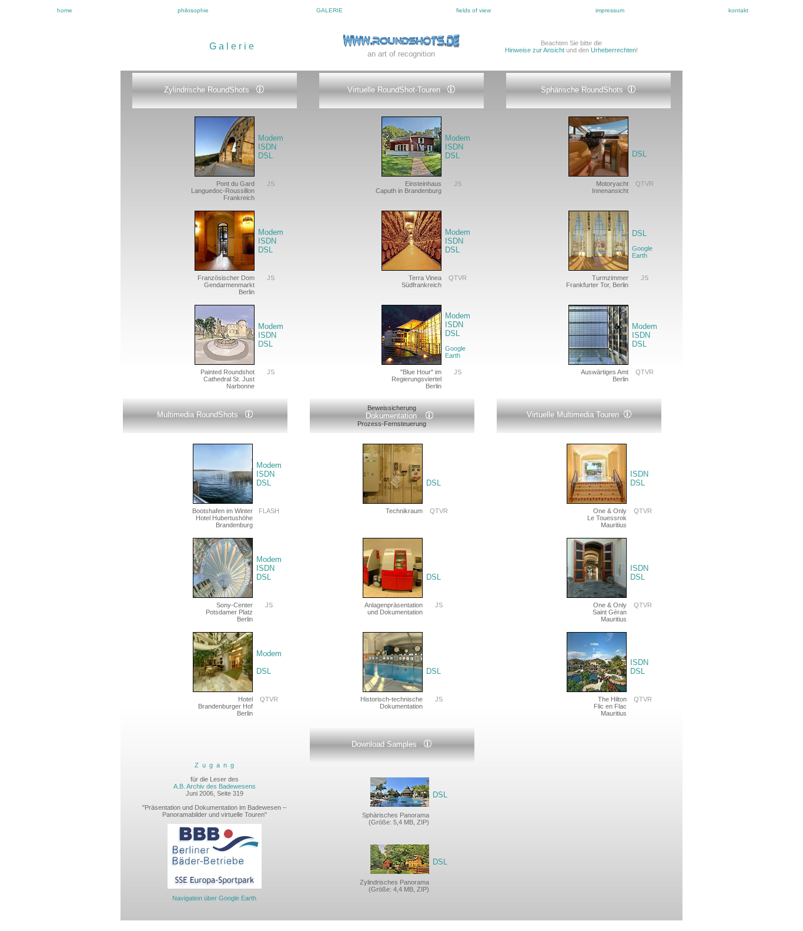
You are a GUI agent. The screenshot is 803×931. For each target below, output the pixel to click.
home (64, 10)
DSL (265, 155)
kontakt (738, 10)
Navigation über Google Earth (214, 898)
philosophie (193, 10)
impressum (609, 10)
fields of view (473, 10)
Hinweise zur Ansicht (534, 50)
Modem (270, 138)
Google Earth (455, 352)
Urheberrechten (613, 50)
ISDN (267, 146)
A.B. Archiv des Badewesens (214, 786)
